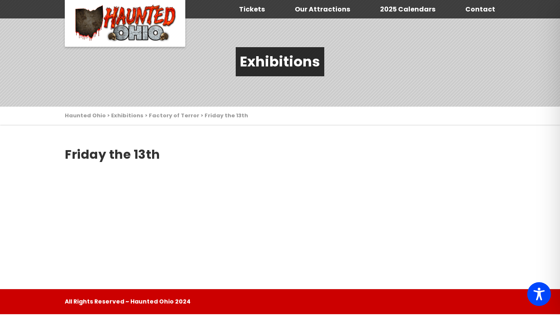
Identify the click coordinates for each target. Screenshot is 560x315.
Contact (480, 9)
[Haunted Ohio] (125, 23)
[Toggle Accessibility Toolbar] (539, 294)
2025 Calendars (407, 9)
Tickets (252, 9)
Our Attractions (322, 9)
